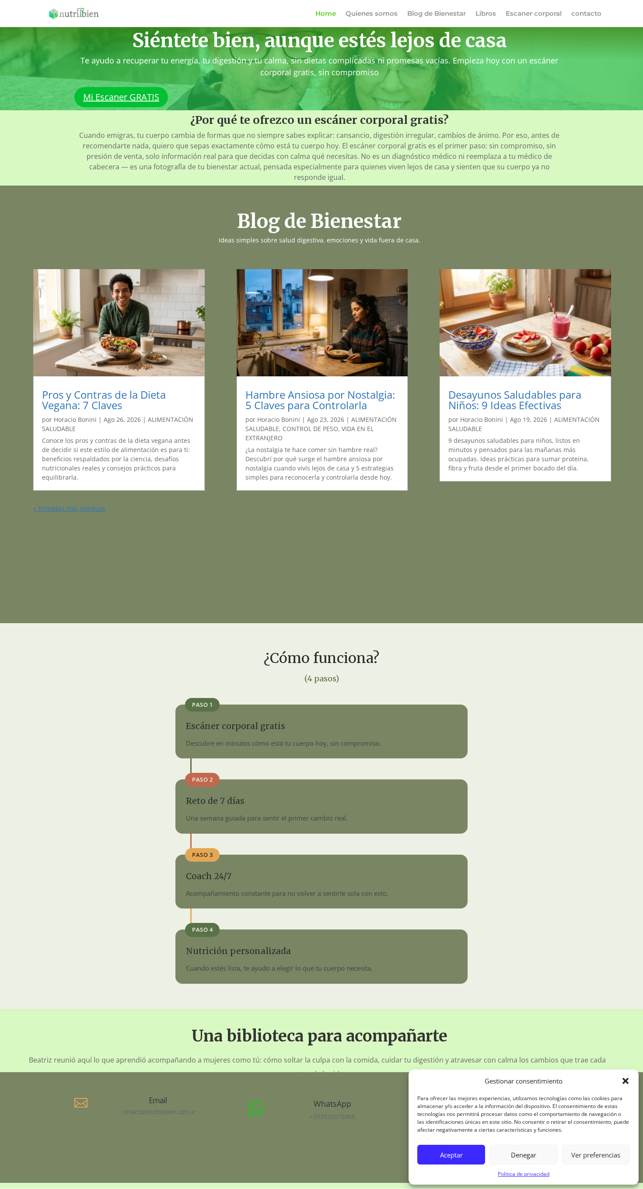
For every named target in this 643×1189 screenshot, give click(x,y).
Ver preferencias (595, 1154)
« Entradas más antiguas (69, 508)
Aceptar (451, 1154)
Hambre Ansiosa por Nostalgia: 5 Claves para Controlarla (320, 399)
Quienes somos (372, 14)
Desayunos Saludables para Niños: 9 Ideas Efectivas (514, 399)
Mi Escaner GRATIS (121, 97)
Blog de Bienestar (436, 14)
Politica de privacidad (523, 1174)
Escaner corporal (534, 14)
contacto (586, 14)
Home (325, 14)
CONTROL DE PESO (310, 428)
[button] (625, 1081)
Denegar (523, 1154)
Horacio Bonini (75, 419)
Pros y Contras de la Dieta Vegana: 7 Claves (104, 399)
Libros (485, 14)
